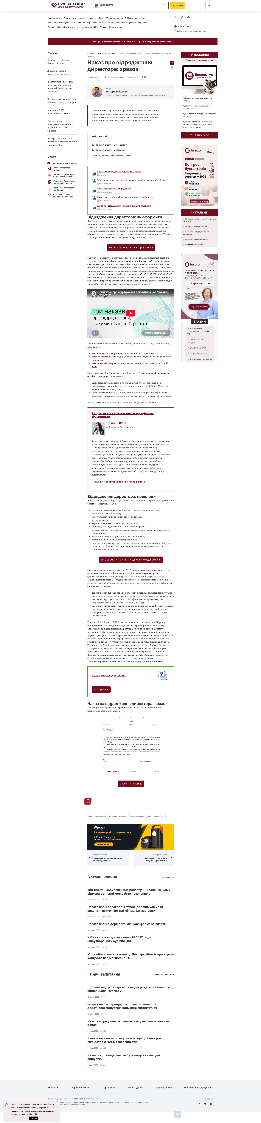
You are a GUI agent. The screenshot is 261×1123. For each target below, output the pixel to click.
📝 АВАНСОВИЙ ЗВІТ (196, 348)
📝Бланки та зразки (114, 18)
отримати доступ (199, 135)
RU (172, 67)
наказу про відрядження (150, 569)
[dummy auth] (195, 5)
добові (140, 363)
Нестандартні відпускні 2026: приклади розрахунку (72, 22)
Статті (59, 18)
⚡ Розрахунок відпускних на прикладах (196, 233)
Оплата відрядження (155, 816)
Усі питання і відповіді (161, 974)
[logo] (68, 5)
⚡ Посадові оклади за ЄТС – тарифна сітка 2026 (199, 220)
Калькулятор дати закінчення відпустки (63, 195)
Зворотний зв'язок (80, 1087)
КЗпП (94, 366)
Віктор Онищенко (117, 91)
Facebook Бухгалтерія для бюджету (63, 189)
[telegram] (181, 17)
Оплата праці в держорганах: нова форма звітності (126, 924)
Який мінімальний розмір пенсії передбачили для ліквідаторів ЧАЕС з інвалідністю (124, 1040)
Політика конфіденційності (198, 1087)
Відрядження (134, 53)
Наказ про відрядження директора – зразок (119, 171)
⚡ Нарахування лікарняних (195, 239)
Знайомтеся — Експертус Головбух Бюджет (59, 61)
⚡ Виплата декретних (193, 244)
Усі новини (167, 877)
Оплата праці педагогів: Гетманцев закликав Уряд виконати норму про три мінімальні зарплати (125, 908)
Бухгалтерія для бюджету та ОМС (101, 53)
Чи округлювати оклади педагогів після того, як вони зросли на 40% (62, 141)
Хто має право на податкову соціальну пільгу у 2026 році (62, 101)
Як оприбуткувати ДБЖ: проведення (131, 247)
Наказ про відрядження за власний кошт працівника (124, 205)
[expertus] (102, 5)
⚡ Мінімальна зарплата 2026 (196, 226)
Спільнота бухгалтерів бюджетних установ (63, 175)
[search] (165, 5)
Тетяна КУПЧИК (116, 423)
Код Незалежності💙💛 (87, 27)
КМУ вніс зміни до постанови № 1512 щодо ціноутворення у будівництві (119, 939)
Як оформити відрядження (108, 675)
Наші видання (135, 1087)
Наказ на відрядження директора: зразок (111, 155)
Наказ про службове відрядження (114, 188)
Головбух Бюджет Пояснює (64, 163)
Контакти (53, 1087)
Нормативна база (95, 18)
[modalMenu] (209, 5)
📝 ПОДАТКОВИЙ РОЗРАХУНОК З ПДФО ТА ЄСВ (198, 331)
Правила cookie (163, 1087)
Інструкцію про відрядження (127, 482)
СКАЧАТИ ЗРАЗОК (131, 783)
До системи (177, 5)
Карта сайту (109, 1087)
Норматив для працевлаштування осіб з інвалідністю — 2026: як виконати (60, 125)
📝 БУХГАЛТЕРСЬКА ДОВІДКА (196, 341)
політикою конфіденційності (38, 1111)
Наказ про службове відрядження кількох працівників (125, 197)
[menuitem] (52, 18)
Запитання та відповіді (74, 18)
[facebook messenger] (188, 17)
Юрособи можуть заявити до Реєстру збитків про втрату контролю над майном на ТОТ (130, 956)
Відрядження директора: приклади (108, 150)
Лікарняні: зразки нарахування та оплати (59, 72)
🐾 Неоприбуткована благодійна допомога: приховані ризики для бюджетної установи (197, 124)
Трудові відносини (136, 816)
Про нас (104, 27)
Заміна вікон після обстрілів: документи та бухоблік (123, 22)
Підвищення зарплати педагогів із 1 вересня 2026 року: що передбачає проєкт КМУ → (133, 41)
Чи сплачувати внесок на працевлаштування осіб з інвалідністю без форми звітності (60, 86)
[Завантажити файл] (94, 173)
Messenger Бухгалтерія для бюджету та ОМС (64, 182)
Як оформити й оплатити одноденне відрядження (131, 559)
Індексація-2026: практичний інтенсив (58, 112)
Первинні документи (117, 816)
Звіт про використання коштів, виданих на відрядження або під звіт (132, 180)
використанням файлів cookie (24, 1114)
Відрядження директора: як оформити (110, 145)
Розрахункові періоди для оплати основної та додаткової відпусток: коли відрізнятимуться (122, 1006)
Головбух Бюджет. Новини (61, 169)
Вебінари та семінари (135, 18)
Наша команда (116, 27)
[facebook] (174, 17)
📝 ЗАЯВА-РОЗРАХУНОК (198, 353)
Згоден (33, 1118)
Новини (51, 18)
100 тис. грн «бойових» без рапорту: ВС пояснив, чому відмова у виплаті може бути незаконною (128, 891)
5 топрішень (101, 689)
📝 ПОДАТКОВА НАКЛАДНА (199, 359)
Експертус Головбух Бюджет (61, 27)
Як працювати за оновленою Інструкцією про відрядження (123, 415)
